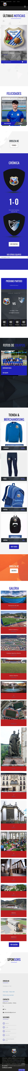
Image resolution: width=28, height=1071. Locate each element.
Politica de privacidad (8, 995)
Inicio (7, 1023)
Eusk (18, 1)
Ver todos (14, 547)
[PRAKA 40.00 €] (14, 464)
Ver (25, 62)
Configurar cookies (7, 1067)
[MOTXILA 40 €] (14, 526)
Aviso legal (5, 991)
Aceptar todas (22, 1070)
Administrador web (9, 1039)
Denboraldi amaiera (8, 53)
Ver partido (14, 244)
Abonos (14, 571)
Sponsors (8, 1)
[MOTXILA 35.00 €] (14, 495)
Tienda (2, 1)
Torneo (14, 145)
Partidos (7, 1031)
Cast (14, 1)
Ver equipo (5, 373)
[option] (14, 44)
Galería (7, 1035)
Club (6, 1027)
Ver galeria (14, 944)
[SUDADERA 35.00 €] (14, 434)
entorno (13, 697)
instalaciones (14, 607)
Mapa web (12, 991)
